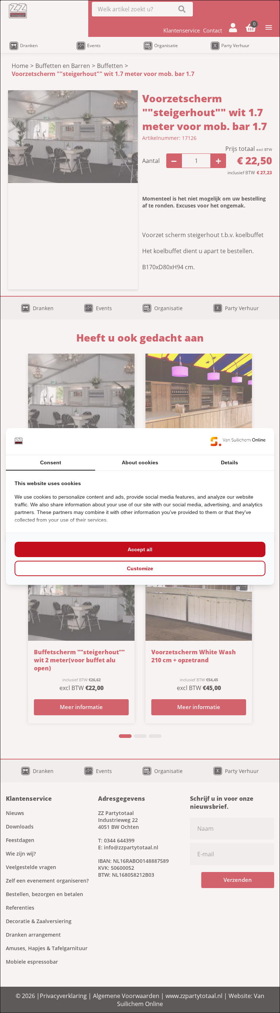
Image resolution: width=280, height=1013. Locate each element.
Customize (140, 568)
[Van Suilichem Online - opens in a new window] (238, 441)
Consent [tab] (50, 462)
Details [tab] (229, 462)
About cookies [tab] (140, 462)
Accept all (140, 549)
